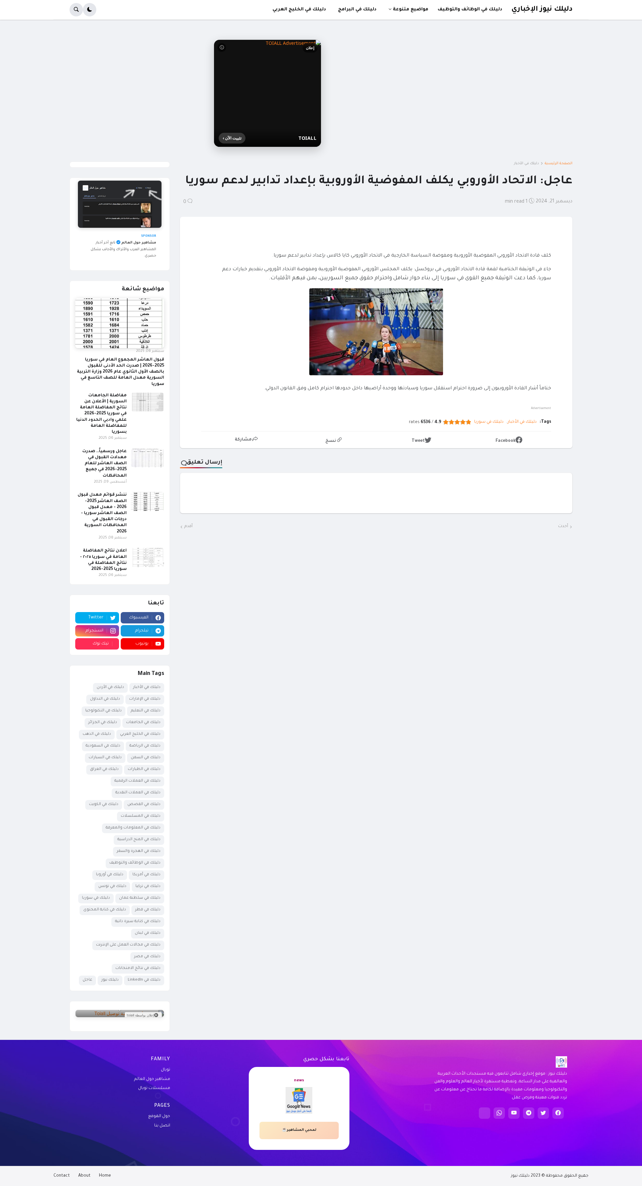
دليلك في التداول (105, 699)
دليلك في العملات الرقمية (137, 781)
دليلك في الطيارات (144, 769)
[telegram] (528, 1113)
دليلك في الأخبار (526, 164)
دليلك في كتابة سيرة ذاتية (137, 921)
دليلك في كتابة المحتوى (104, 910)
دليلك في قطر (147, 910)
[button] (89, 9)
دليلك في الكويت (103, 804)
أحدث (563, 526)
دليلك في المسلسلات (140, 816)
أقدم (188, 526)
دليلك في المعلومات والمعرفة (133, 828)
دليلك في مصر (147, 957)
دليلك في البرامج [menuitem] (357, 9)
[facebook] (558, 1113)
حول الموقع (159, 1116)
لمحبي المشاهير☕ (299, 1130)
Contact (62, 1176)
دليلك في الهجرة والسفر (138, 851)
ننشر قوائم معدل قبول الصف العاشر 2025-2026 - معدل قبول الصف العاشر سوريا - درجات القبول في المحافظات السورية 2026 (102, 513)
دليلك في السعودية (103, 746)
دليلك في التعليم (145, 711)
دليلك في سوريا (489, 422)
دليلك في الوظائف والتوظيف (134, 863)
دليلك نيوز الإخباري (541, 9)
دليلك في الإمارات (144, 699)
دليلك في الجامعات (143, 722)
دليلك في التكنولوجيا (103, 711)
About (84, 1176)
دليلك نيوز (110, 980)
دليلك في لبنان (147, 933)
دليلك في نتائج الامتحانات (137, 968)
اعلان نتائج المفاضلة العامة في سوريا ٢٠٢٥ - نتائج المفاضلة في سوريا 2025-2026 (103, 560)
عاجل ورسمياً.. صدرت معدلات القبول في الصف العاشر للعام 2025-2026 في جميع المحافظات (104, 463)
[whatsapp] (499, 1113)
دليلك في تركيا (147, 886)
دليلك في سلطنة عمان (139, 898)
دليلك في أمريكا (146, 875)
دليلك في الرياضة (144, 746)
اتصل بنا (162, 1125)
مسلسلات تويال (154, 1088)
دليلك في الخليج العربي (140, 734)
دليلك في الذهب (97, 734)
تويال (165, 1070)
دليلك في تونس (112, 886)
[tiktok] (484, 1113)
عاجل (87, 980)
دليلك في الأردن (110, 687)
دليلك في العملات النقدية (137, 793)
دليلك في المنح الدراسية (138, 839)
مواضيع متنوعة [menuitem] (410, 9)
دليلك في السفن (145, 758)
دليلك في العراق (104, 769)
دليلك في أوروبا (109, 875)
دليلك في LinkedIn (144, 980)
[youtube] (514, 1113)
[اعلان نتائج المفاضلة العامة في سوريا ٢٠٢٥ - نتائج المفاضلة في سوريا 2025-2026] (147, 557)
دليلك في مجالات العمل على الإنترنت (128, 945)
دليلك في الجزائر (102, 722)
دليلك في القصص (143, 804)
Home (105, 1176)
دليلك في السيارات (105, 758)
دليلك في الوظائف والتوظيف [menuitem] (470, 9)
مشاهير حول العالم (152, 1079)
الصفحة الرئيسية (558, 164)
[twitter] (543, 1113)
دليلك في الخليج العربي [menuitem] (299, 9)
